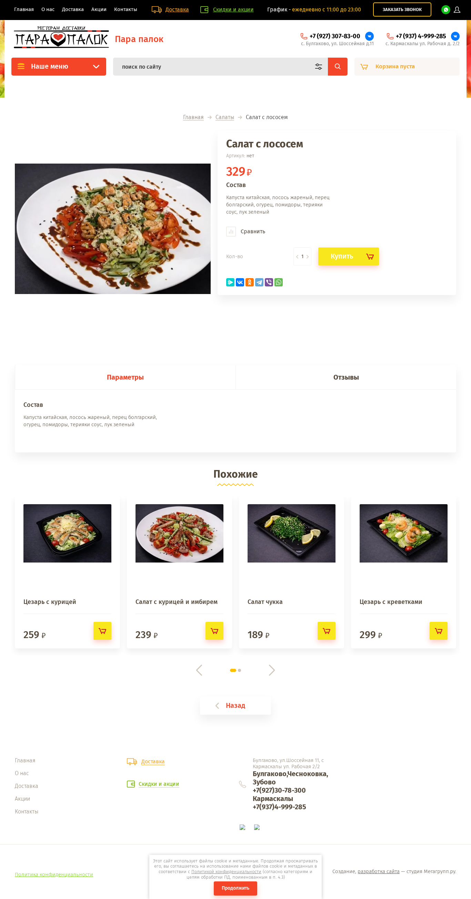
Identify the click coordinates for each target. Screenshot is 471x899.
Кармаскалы (273, 798)
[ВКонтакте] (240, 282)
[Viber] (269, 282)
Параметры (125, 377)
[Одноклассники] (249, 282)
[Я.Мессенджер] (230, 282)
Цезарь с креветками (391, 602)
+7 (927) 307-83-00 (335, 36)
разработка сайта (379, 871)
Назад (235, 705)
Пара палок (139, 39)
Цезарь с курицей (49, 602)
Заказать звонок (402, 9)
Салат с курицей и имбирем (177, 602)
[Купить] (102, 631)
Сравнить (252, 231)
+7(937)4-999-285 (279, 807)
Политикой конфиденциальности (226, 871)
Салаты (225, 117)
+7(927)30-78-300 (279, 790)
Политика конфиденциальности (54, 874)
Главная (193, 117)
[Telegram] (259, 282)
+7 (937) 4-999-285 (421, 36)
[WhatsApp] (278, 282)
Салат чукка (265, 602)
